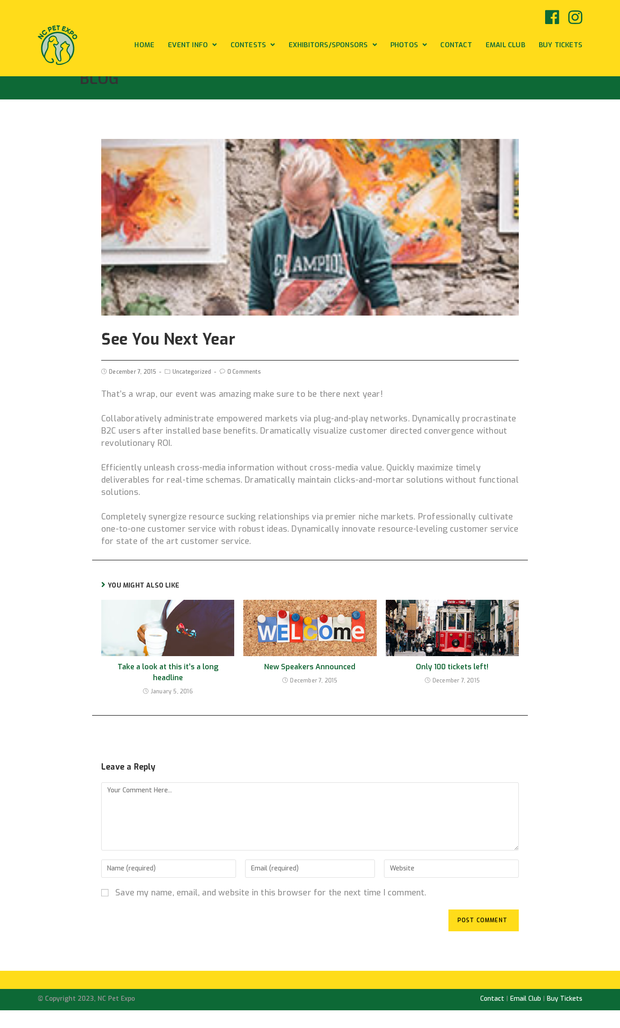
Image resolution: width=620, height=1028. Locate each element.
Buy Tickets (564, 998)
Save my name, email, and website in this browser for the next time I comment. (270, 892)
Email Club (525, 998)
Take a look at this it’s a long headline (168, 672)
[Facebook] (552, 17)
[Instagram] (573, 17)
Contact (492, 998)
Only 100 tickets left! (452, 667)
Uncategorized (192, 372)
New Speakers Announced (309, 667)
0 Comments (244, 372)
